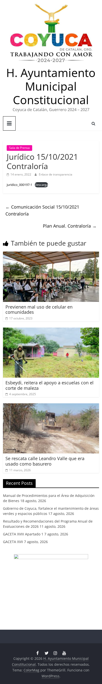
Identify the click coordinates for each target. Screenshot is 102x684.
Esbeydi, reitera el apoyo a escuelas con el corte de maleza (49, 385)
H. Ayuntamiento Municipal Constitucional (51, 86)
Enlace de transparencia (55, 174)
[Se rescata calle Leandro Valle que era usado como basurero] (51, 406)
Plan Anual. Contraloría (70, 226)
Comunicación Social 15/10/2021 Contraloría (42, 210)
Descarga (41, 184)
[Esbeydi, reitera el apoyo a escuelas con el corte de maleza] (51, 330)
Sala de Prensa (19, 148)
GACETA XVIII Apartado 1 (23, 534)
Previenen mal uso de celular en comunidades (39, 309)
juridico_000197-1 (19, 184)
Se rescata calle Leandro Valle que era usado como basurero (44, 461)
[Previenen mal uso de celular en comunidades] (51, 254)
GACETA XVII (13, 541)
